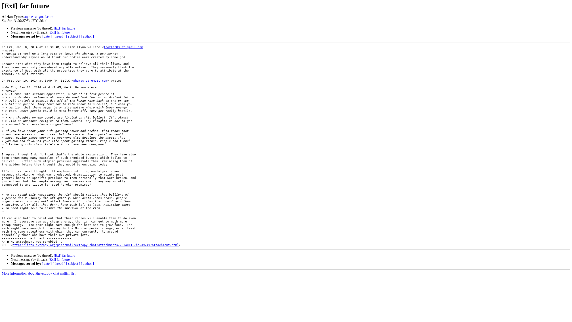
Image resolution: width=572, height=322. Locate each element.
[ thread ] (59, 36)
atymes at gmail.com (38, 17)
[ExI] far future (64, 28)
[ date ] (47, 36)
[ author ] (87, 36)
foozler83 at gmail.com (123, 47)
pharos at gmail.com (90, 80)
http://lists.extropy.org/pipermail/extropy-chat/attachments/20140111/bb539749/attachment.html (96, 245)
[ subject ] (73, 36)
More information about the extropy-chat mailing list (38, 273)
